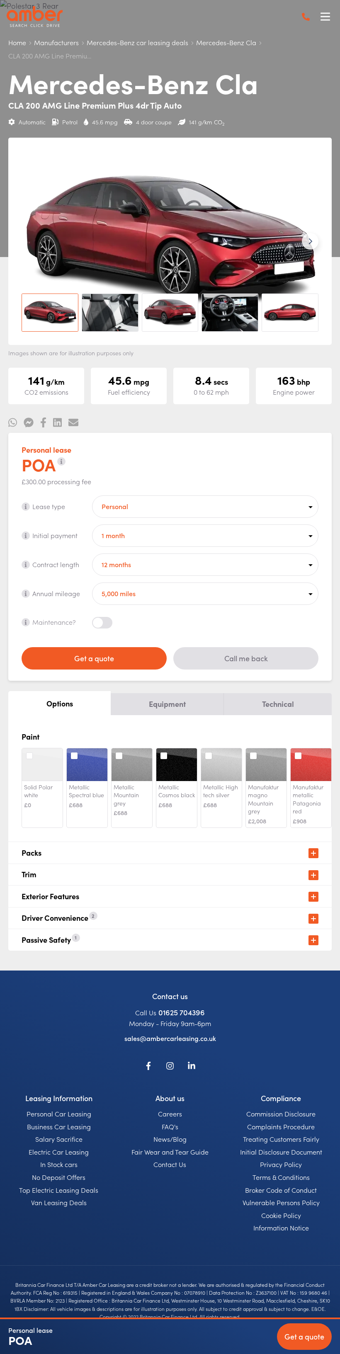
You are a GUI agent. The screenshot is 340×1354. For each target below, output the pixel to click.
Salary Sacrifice (59, 1138)
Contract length (55, 564)
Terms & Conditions (281, 1177)
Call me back (246, 658)
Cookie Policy (281, 1215)
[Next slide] (310, 241)
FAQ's (170, 1126)
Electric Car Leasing (59, 1151)
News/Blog (170, 1138)
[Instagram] (170, 1067)
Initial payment (55, 535)
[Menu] (325, 16)
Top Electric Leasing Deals (58, 1189)
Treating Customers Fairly (281, 1138)
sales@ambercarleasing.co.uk (170, 1038)
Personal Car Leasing (59, 1113)
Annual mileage (56, 593)
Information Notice (281, 1227)
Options (59, 703)
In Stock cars (59, 1164)
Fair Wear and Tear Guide (170, 1151)
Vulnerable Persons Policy (281, 1202)
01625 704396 (181, 1012)
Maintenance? (54, 621)
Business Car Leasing (59, 1126)
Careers (170, 1113)
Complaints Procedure (281, 1126)
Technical (278, 704)
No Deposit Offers (58, 1177)
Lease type (48, 506)
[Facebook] (148, 1067)
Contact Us (169, 1164)
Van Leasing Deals (59, 1202)
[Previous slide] (30, 241)
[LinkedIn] (191, 1067)
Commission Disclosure (281, 1113)
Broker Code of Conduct (281, 1189)
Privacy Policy (281, 1164)
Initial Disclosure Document (281, 1151)
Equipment (167, 704)
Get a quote (94, 658)
